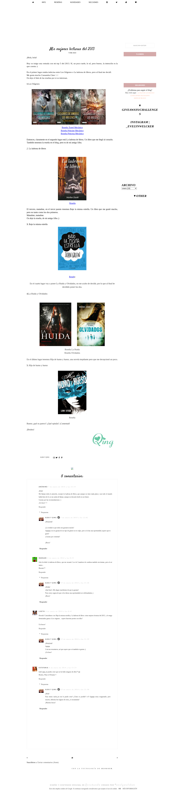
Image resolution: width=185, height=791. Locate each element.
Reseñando (93, 785)
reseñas (58, 2)
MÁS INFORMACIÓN (130, 789)
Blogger (107, 768)
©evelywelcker (125, 785)
